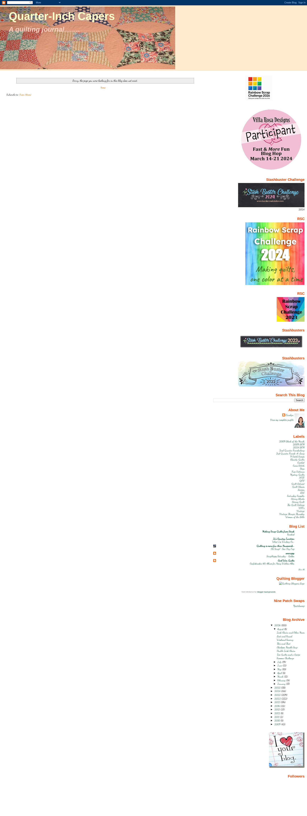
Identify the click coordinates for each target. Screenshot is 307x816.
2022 (277, 698)
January (281, 683)
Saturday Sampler (296, 495)
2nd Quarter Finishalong (292, 450)
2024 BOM (299, 447)
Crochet (301, 462)
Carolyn (289, 415)
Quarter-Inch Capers (62, 16)
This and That (283, 643)
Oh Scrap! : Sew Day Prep (282, 548)
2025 (277, 687)
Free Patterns (298, 471)
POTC (302, 477)
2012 (277, 713)
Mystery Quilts (297, 474)
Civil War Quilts (286, 560)
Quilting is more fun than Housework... (275, 545)
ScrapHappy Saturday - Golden (280, 556)
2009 (277, 724)
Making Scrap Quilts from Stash (278, 531)
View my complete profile (281, 419)
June (280, 665)
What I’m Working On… (283, 541)
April (280, 672)
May (279, 669)
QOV (302, 480)
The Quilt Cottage (296, 504)
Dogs (302, 468)
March (280, 676)
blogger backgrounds (266, 592)
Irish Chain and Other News (291, 632)
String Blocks (298, 498)
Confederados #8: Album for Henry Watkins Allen (272, 563)
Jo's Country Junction (283, 538)
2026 (277, 625)
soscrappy (290, 553)
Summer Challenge (285, 658)
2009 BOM (299, 444)
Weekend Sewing (285, 639)
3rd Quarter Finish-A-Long (290, 453)
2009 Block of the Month (292, 441)
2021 (277, 702)
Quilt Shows (298, 486)
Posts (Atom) (25, 94)
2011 (277, 716)
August (280, 629)
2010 (277, 720)
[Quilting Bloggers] (292, 583)
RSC (302, 492)
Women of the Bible (295, 517)
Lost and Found (284, 636)
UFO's (302, 507)
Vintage (301, 510)
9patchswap (299, 605)
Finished (290, 534)
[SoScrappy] (259, 99)
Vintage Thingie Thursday (292, 514)
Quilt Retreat (298, 483)
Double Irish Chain (286, 650)
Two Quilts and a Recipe (288, 654)
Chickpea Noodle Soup (287, 647)
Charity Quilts (297, 459)
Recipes (301, 489)
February (281, 680)
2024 (277, 691)
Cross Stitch (299, 465)
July (279, 661)
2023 (277, 694)
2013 (277, 709)
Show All (301, 569)
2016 (277, 705)
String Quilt (298, 501)
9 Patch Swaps (297, 456)
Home (103, 87)
